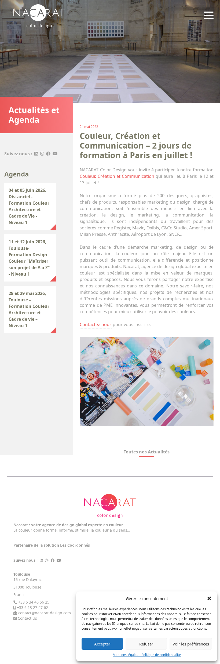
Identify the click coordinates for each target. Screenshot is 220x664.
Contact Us (27, 618)
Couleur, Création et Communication (117, 176)
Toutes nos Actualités (147, 452)
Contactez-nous (96, 324)
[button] (209, 598)
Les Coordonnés (75, 545)
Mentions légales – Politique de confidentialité (147, 654)
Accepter (102, 644)
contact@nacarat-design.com (44, 612)
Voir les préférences (191, 644)
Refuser (146, 644)
